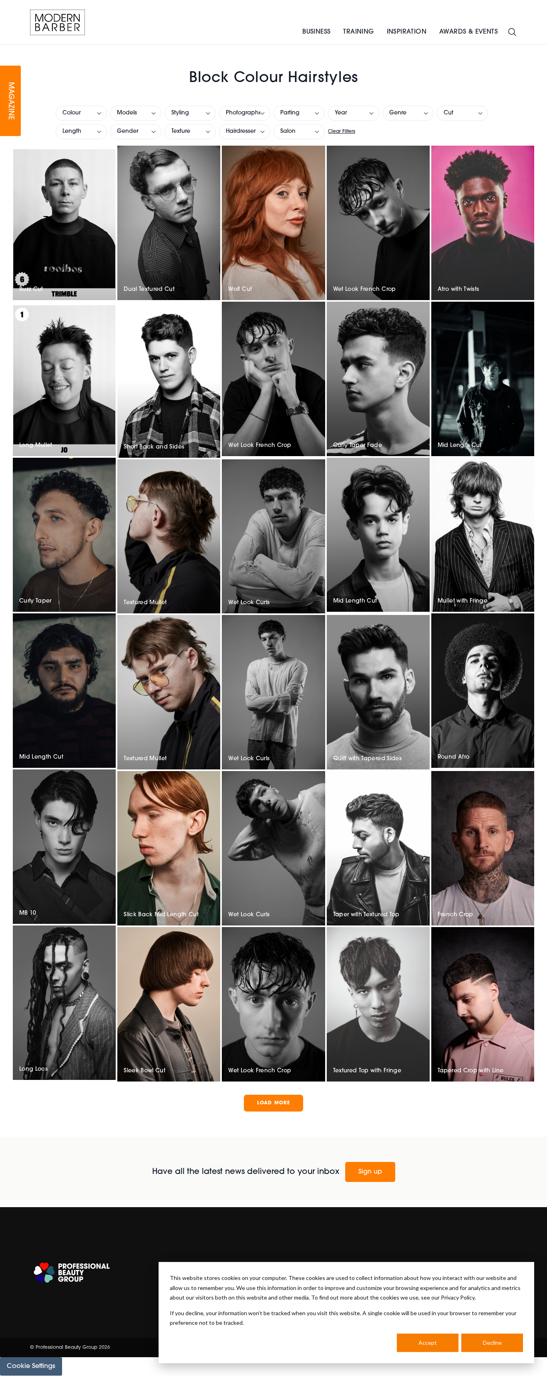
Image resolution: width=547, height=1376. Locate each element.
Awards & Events (468, 32)
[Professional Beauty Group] (71, 1272)
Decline (492, 1342)
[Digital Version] (6, 49)
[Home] (57, 22)
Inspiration (406, 32)
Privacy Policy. (458, 1297)
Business (316, 32)
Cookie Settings (31, 1366)
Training (358, 32)
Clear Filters (341, 131)
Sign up (370, 1172)
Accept (427, 1342)
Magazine (10, 101)
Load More (273, 1103)
